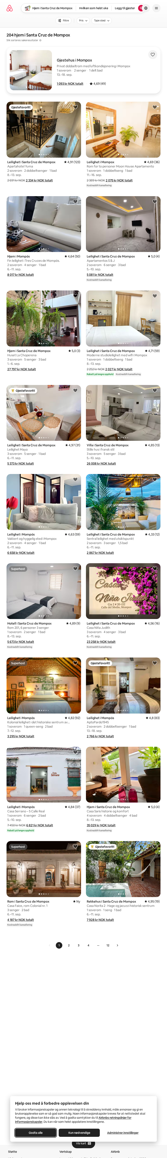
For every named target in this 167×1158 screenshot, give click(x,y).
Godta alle (36, 1133)
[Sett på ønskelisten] (152, 54)
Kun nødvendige (79, 1133)
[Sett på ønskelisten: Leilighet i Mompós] (75, 479)
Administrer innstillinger (122, 1133)
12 (108, 945)
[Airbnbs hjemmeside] (10, 8)
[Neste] (117, 945)
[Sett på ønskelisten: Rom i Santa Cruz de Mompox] (75, 846)
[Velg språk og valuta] (146, 8)
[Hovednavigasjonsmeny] (156, 8)
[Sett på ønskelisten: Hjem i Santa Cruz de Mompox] (75, 296)
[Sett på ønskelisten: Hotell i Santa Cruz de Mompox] (75, 568)
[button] (70, 84)
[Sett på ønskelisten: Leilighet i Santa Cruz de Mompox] (75, 107)
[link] (49, 945)
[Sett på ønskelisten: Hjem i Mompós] (75, 201)
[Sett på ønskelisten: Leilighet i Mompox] (155, 107)
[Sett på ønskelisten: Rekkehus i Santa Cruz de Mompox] (155, 846)
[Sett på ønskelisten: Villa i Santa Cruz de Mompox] (155, 390)
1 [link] (59, 945)
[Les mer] (40, 40)
